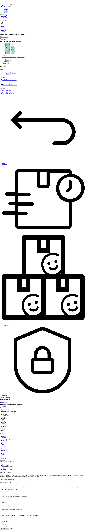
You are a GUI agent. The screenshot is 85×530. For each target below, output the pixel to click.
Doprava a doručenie (5, 437)
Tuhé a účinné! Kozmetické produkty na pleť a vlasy (9, 80)
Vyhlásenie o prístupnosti (5, 465)
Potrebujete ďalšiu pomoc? (6, 439)
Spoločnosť (3, 468)
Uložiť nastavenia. (3, 528)
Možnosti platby (6, 11)
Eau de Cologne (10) (9, 72)
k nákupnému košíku (5, 2)
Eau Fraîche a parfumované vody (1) (11, 73)
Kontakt (3, 454)
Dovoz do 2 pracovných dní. (6, 6)
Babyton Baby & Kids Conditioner (7, 84)
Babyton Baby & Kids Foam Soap (7, 92)
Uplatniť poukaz (4, 446)
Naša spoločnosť (4, 453)
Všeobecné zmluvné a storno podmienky (8, 464)
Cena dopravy (6, 10)
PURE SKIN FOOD (5, 79)
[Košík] (43, 23)
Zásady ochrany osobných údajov (5, 529)
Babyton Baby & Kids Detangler (6, 90)
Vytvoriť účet (4, 20)
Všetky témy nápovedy (7, 12)
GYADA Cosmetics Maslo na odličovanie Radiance (9, 85)
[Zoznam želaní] (3, 21)
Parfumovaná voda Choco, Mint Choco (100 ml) (13, 57)
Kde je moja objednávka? (7, 8)
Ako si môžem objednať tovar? (6, 435)
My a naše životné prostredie (6, 449)
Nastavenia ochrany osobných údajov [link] (7, 466)
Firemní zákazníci (4, 440)
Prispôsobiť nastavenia (11, 479)
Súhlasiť (2, 479)
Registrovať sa (4, 444)
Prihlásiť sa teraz (4, 17)
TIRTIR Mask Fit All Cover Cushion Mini (8, 93)
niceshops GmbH (6, 461)
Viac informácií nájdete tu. (4, 402)
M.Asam (3, 83)
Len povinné (5, 479)
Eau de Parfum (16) (8, 74)
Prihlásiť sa (3, 443)
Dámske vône (6, 71)
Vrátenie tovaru (6, 9)
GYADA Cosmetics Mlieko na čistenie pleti (8, 86)
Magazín (3, 450)
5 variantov (3, 55)
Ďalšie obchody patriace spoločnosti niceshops (8, 469)
